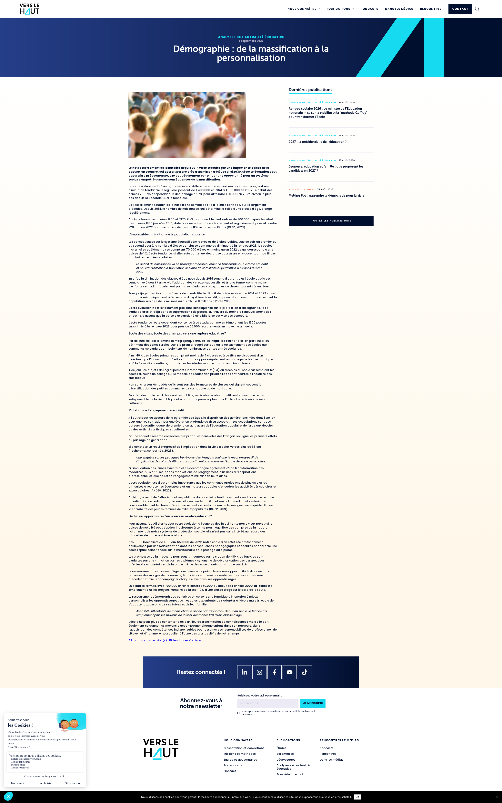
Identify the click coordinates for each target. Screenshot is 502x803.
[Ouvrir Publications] (353, 9)
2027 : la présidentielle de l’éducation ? (318, 141)
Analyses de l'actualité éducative (251, 37)
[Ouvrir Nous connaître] (319, 9)
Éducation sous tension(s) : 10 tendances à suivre (164, 640)
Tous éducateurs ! (302, 189)
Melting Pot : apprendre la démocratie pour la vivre (326, 195)
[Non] (497, 797)
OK (357, 797)
